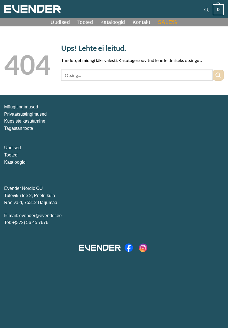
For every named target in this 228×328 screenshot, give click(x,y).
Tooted (85, 22)
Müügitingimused (21, 107)
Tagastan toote (18, 128)
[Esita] (218, 75)
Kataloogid (112, 22)
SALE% (167, 22)
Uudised (60, 22)
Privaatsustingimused (25, 114)
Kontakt (141, 22)
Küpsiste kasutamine (24, 121)
